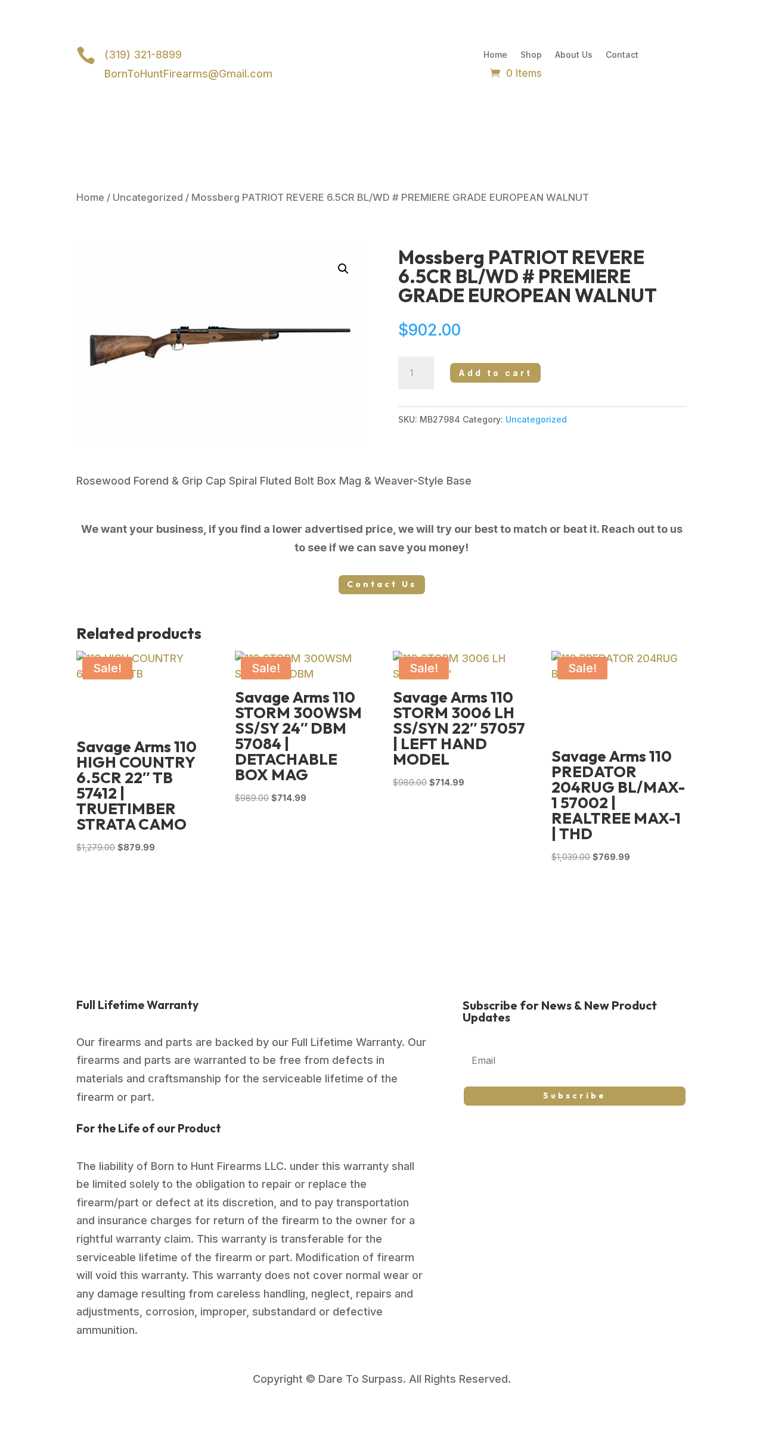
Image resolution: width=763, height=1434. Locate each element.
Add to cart (495, 373)
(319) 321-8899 (143, 54)
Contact (622, 55)
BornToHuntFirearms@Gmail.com (188, 73)
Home (495, 55)
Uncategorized (148, 197)
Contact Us (382, 584)
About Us (574, 55)
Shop (531, 55)
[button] (343, 269)
